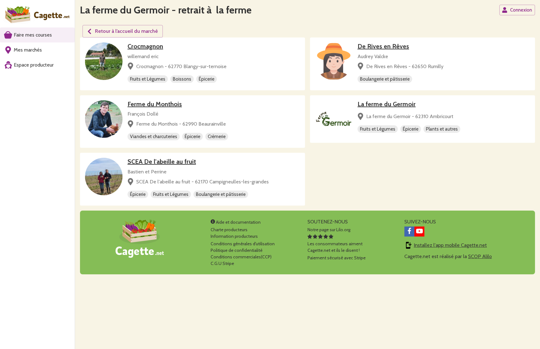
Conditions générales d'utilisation (243, 244)
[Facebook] (409, 232)
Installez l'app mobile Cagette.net (450, 245)
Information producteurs (234, 236)
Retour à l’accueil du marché (126, 31)
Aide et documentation (238, 222)
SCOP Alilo (480, 256)
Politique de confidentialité (236, 250)
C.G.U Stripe (222, 263)
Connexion (521, 10)
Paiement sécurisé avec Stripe (337, 258)
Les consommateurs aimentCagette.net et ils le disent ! (335, 247)
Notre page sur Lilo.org (329, 229)
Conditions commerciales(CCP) (241, 257)
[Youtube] (419, 232)
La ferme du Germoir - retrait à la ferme (166, 10)
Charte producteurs (229, 229)
